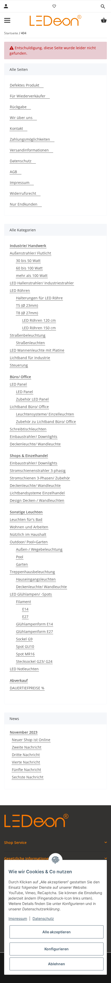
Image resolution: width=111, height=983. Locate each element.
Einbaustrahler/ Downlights (33, 436)
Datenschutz (43, 918)
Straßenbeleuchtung (27, 335)
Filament (23, 601)
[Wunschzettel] (54, 6)
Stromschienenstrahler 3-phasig (38, 470)
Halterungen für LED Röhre (39, 297)
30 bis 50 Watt (28, 260)
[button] (102, 6)
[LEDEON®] (55, 20)
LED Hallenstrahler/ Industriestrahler (42, 283)
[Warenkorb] (104, 20)
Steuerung (19, 365)
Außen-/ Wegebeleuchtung (39, 549)
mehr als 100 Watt (31, 275)
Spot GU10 (25, 646)
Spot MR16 (25, 653)
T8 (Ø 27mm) (27, 312)
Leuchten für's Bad (26, 519)
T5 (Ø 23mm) (27, 305)
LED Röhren (20, 290)
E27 (25, 616)
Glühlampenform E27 (34, 631)
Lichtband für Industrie (30, 357)
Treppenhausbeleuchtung (32, 571)
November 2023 (23, 732)
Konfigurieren (56, 949)
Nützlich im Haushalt (28, 534)
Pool (19, 556)
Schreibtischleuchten (28, 429)
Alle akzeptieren (56, 932)
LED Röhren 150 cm (39, 327)
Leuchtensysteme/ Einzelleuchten (45, 414)
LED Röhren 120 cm (39, 320)
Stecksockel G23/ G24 (34, 661)
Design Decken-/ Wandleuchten (37, 500)
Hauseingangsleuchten (36, 579)
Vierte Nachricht (26, 762)
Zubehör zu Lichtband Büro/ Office (46, 421)
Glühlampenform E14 (34, 624)
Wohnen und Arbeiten (29, 526)
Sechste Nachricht (27, 777)
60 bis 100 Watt (29, 268)
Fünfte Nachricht (26, 769)
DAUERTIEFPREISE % (27, 687)
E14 (25, 609)
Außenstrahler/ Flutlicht (30, 253)
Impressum (18, 918)
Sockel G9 (24, 639)
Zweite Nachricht (26, 747)
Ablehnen (56, 964)
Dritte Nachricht (26, 754)
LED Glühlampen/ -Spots (31, 594)
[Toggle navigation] (7, 20)
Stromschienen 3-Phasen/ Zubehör (40, 478)
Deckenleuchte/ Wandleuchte (35, 444)
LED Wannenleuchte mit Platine (37, 350)
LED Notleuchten (24, 668)
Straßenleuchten (30, 342)
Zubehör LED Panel (32, 399)
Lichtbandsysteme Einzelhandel (37, 492)
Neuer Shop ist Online (31, 739)
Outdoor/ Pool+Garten (29, 541)
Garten (22, 564)
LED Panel (18, 384)
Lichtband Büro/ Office (29, 406)
